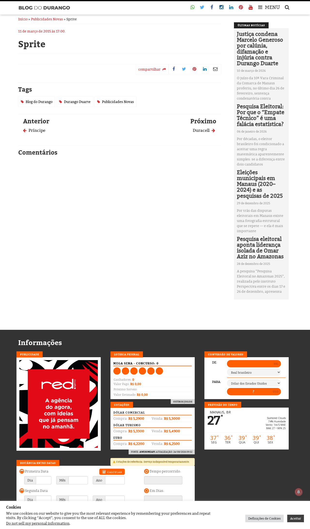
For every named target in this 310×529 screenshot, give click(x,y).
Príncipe (36, 130)
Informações (40, 343)
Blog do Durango (39, 101)
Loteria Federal (126, 354)
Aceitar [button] (295, 518)
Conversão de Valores (225, 354)
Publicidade (29, 354)
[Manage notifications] (298, 492)
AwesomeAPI (147, 451)
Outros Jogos (182, 401)
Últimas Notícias (251, 25)
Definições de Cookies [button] (264, 518)
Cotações (121, 404)
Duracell (201, 130)
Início (23, 19)
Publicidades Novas (47, 19)
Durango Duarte (77, 101)
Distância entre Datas (38, 463)
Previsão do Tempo (223, 404)
